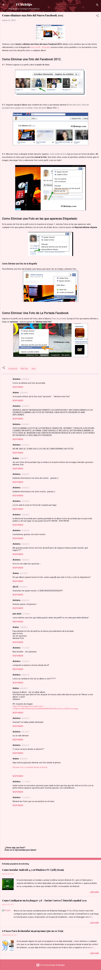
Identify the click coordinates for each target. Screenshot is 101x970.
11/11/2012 (26, 782)
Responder (18, 387)
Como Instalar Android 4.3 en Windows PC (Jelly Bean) (33, 869)
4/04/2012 (25, 474)
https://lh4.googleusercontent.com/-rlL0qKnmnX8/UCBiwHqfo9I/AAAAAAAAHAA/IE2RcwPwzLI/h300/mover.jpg (45, 707)
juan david (17, 614)
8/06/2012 (25, 675)
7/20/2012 (25, 661)
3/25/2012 (25, 379)
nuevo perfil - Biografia (40, 47)
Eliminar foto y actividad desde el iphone (30, 767)
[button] (97, 16)
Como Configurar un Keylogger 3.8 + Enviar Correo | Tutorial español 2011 (44, 900)
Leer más (94, 892)
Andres (16, 392)
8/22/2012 (25, 718)
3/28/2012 (24, 458)
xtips (33, 368)
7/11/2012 (25, 648)
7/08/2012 (24, 627)
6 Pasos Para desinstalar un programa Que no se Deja (32, 931)
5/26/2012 (25, 544)
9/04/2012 (25, 745)
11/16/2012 (26, 797)
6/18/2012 (23, 587)
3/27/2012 (25, 445)
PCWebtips (24, 4)
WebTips (24, 368)
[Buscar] (97, 5)
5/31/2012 (24, 573)
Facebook (13, 368)
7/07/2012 (26, 614)
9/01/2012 (25, 732)
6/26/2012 (25, 600)
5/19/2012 (25, 530)
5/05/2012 (25, 501)
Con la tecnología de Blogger (52, 965)
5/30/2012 (25, 560)
